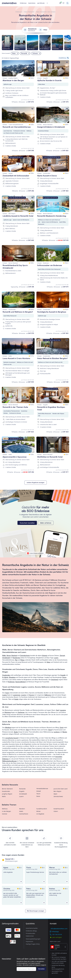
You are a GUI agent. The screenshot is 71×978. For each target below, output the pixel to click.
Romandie (22, 789)
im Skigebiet (40, 814)
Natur (48, 662)
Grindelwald (6, 658)
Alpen (55, 794)
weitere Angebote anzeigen (35, 482)
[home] (9, 3)
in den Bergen (6, 811)
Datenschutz (30, 936)
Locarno (23, 695)
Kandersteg (16, 658)
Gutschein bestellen (27, 523)
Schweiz (44, 655)
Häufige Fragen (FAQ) (33, 944)
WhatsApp (55, 931)
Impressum (29, 941)
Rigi (16, 660)
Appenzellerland (20, 682)
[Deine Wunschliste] (63, 3)
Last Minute (40, 3)
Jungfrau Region (7, 794)
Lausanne (63, 710)
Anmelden (41, 969)
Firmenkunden (30, 933)
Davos (64, 677)
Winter (38, 811)
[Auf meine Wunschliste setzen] (32, 62)
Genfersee (21, 712)
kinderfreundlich (59, 809)
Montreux (8, 712)
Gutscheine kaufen (32, 928)
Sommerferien (23, 814)
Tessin (7, 693)
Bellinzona (47, 695)
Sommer (4, 814)
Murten (65, 732)
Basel (50, 730)
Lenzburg (57, 732)
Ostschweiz (54, 679)
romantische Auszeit (11, 738)
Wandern (22, 809)
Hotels (16, 699)
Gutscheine (31, 3)
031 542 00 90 (57, 934)
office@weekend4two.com (59, 928)
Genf (57, 710)
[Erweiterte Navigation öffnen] (47, 3)
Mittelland (8, 727)
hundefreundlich (41, 809)
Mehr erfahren (45, 523)
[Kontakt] (56, 3)
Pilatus (22, 660)
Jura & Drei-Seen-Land (60, 789)
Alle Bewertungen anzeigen (35, 911)
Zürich (62, 727)
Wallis (4, 655)
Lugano (4, 695)
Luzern (56, 658)
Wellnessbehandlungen (9, 761)
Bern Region (57, 791)
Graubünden (6, 675)
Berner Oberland (12, 655)
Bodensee (11, 682)
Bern (27, 730)
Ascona (31, 695)
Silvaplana (12, 677)
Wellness (5, 809)
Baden (16, 732)
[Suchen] (67, 3)
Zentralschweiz (25, 655)
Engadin (62, 675)
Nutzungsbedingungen (33, 939)
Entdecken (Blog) (31, 931)
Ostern (56, 811)
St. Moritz (5, 677)
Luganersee (16, 695)
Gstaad (38, 791)
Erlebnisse (23, 3)
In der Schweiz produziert (37, 553)
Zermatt (62, 655)
